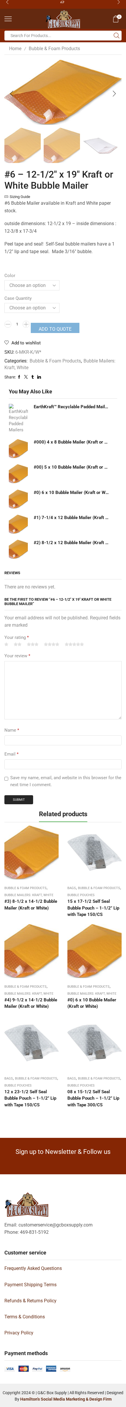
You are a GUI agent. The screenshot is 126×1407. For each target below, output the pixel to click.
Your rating (16, 637)
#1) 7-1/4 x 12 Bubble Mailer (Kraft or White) (72, 517)
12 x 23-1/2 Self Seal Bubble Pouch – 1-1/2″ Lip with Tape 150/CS (30, 1098)
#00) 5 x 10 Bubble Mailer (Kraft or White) (72, 467)
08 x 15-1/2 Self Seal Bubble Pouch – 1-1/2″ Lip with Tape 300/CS (93, 1098)
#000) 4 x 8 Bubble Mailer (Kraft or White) (72, 442)
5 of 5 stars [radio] (74, 645)
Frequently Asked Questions (33, 1268)
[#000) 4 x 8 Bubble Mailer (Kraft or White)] (18, 448)
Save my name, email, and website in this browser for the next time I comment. (65, 781)
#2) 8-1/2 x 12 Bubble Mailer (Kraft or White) (72, 542)
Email (11, 754)
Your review (17, 655)
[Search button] (116, 35)
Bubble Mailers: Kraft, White (28, 895)
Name (11, 730)
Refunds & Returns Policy (30, 1300)
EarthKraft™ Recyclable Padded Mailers (72, 406)
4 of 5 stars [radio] (51, 645)
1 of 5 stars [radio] (6, 645)
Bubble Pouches (81, 895)
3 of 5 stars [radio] (32, 645)
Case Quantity (18, 298)
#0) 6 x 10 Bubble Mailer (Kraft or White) (72, 492)
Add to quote (55, 329)
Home (15, 48)
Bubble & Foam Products (54, 48)
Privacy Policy (18, 1333)
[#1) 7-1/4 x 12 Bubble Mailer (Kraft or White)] (18, 524)
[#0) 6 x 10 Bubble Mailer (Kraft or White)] (18, 499)
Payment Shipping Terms (30, 1284)
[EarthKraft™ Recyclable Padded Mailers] (18, 418)
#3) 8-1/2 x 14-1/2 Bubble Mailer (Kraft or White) (30, 904)
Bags (71, 888)
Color (9, 275)
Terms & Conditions (24, 1317)
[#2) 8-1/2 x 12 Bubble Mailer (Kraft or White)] (18, 549)
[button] (11, 94)
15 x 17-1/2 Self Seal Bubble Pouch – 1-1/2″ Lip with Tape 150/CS (93, 908)
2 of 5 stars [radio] (17, 645)
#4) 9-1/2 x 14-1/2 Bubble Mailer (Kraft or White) (30, 1003)
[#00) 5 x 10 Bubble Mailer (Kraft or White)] (18, 473)
